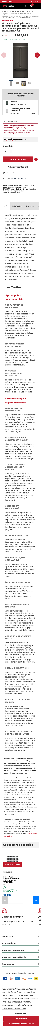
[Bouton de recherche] (26, 6)
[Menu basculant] (37, 6)
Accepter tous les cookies (21, 1023)
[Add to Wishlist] (36, 159)
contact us (12, 39)
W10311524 (7, 885)
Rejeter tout (21, 1018)
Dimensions (30, 206)
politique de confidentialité (14, 1008)
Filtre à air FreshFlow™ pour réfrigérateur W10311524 (11, 879)
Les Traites (6, 206)
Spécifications (17, 206)
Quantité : (8, 146)
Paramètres (20, 1013)
